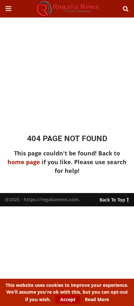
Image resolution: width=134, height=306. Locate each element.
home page (23, 162)
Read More (97, 299)
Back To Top (112, 198)
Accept (67, 299)
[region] (67, 69)
